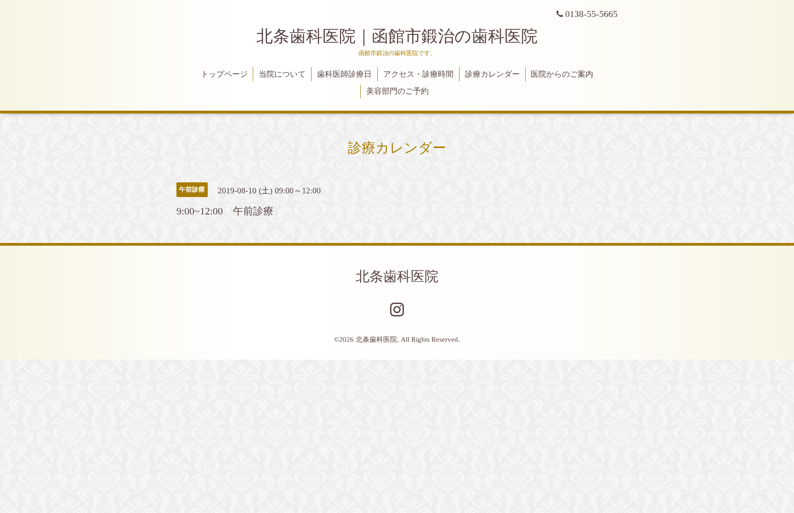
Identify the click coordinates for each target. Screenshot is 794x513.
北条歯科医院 (397, 276)
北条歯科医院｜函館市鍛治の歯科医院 (405, 36)
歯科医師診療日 (344, 74)
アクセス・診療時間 (418, 74)
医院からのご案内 (562, 74)
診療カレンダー (492, 74)
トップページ (224, 74)
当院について (282, 74)
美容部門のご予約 (397, 91)
